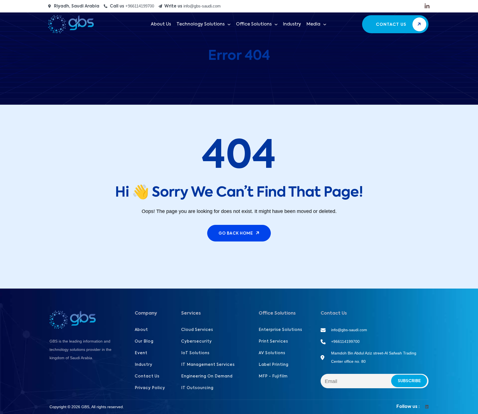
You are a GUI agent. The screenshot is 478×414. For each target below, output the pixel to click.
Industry (292, 24)
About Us (161, 24)
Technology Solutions (200, 24)
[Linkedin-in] (427, 6)
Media (313, 24)
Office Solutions (254, 24)
